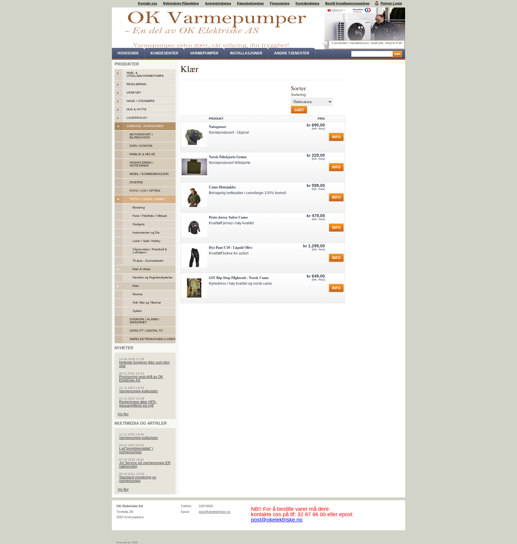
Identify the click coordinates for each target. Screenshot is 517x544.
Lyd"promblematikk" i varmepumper (136, 450)
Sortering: (299, 95)
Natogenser (217, 126)
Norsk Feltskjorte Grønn (228, 156)
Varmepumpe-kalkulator (138, 391)
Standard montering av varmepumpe (137, 479)
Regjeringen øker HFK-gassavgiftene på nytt (138, 404)
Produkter (127, 64)
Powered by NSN (127, 542)
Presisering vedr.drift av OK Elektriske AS (141, 379)
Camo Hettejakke (222, 187)
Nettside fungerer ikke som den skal (144, 364)
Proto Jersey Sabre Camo (228, 217)
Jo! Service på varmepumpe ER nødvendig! (145, 465)
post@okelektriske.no (214, 511)
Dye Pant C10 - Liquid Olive (230, 247)
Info (336, 137)
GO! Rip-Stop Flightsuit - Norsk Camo (239, 277)
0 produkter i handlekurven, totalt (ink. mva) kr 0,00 (367, 43)
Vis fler (123, 414)
